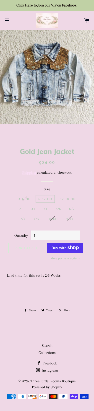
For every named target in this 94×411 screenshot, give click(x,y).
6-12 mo (45, 199)
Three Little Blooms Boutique (53, 381)
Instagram (49, 370)
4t (46, 209)
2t (21, 209)
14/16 (68, 218)
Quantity (21, 235)
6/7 (72, 209)
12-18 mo (67, 199)
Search (47, 345)
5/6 (58, 209)
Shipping (29, 172)
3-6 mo (24, 199)
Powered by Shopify (47, 387)
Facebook (49, 363)
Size (47, 189)
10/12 (52, 218)
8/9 (36, 218)
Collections (47, 352)
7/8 (23, 218)
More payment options (65, 258)
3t (33, 209)
